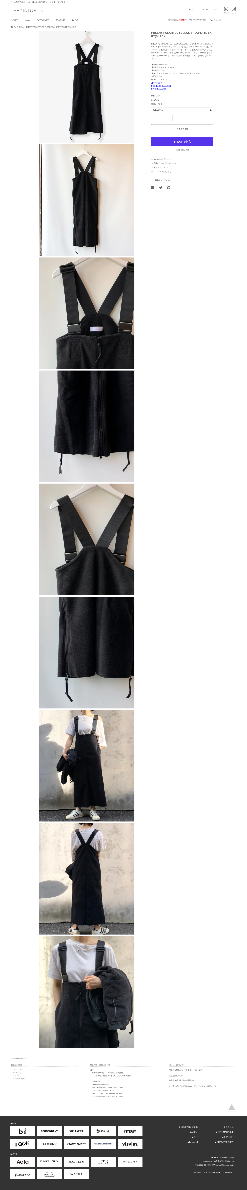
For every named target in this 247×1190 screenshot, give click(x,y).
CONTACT (229, 1137)
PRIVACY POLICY (225, 1142)
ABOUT (192, 9)
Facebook (193, 1142)
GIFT (196, 1137)
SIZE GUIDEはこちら (162, 172)
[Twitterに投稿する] (162, 187)
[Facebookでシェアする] (154, 187)
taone (27, 20)
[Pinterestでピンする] (170, 187)
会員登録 (229, 1127)
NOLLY (14, 20)
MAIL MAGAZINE (226, 1132)
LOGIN (204, 9)
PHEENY (20, 27)
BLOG (75, 20)
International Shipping (162, 159)
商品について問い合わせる (165, 163)
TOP (13, 27)
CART (216, 9)
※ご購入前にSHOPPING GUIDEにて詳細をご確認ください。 (194, 1086)
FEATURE (60, 20)
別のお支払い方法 (182, 150)
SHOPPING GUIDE (189, 1127)
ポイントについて (161, 167)
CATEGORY (43, 20)
